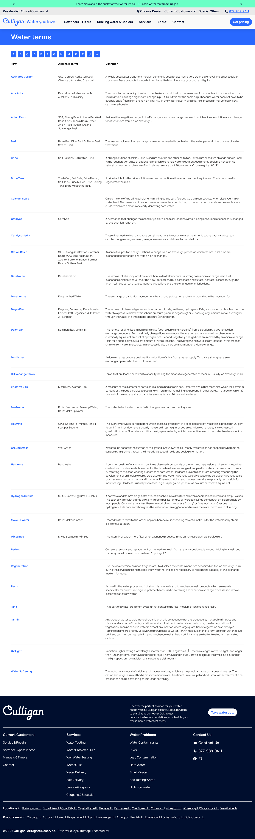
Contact (178, 22)
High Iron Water (140, 787)
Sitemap (84, 831)
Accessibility (100, 831)
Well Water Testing (79, 757)
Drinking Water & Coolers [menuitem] (115, 22)
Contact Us (208, 742)
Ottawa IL (157, 808)
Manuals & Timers (15, 757)
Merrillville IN (228, 808)
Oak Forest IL (141, 808)
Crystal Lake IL (88, 808)
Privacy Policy (67, 831)
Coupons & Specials (79, 795)
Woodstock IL (209, 808)
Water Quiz (74, 765)
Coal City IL (69, 808)
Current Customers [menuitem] (178, 11)
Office (25, 11)
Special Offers (209, 11)
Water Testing (75, 742)
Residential (11, 11)
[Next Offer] (241, 3)
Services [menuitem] (145, 22)
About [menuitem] (162, 22)
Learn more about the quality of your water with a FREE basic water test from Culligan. (127, 4)
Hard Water (137, 765)
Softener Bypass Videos (19, 750)
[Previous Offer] (14, 3)
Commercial (39, 11)
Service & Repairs (15, 742)
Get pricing (241, 22)
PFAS (133, 750)
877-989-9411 (239, 11)
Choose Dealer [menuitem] (150, 11)
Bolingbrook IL (31, 808)
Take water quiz (222, 712)
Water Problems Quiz (80, 750)
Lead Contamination (144, 757)
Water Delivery (76, 772)
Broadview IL (51, 808)
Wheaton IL (173, 808)
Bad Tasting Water (142, 780)
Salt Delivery (74, 780)
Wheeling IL (191, 808)
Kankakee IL (122, 808)
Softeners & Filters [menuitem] (77, 22)
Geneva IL (106, 808)
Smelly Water (139, 772)
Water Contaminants (144, 742)
